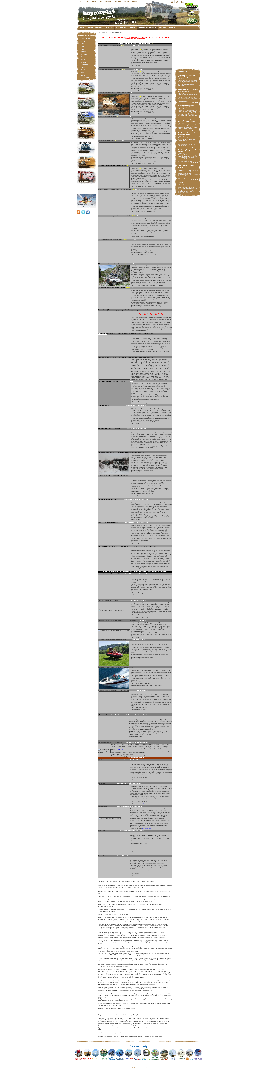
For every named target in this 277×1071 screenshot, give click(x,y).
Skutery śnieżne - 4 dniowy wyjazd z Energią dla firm (186, 106)
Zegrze (83, 75)
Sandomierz (84, 65)
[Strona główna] (171, 1)
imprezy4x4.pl (121, 749)
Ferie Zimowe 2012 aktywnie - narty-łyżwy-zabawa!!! (187, 133)
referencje (118, 1)
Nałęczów (84, 54)
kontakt (134, 1)
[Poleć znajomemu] (182, 1)
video (100, 1)
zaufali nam (108, 1)
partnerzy (127, 1)
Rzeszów (83, 62)
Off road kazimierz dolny (115, 32)
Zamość (83, 70)
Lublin (83, 44)
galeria (94, 1)
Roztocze (83, 59)
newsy (81, 1)
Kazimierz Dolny (85, 39)
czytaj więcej (194, 86)
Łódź (82, 46)
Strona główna (103, 32)
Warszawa (84, 72)
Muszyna (83, 52)
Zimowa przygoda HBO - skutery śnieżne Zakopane (188, 90)
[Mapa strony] (177, 1)
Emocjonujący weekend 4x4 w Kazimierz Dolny (187, 76)
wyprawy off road (146, 779)
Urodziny (180, 182)
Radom (83, 57)
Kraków (83, 41)
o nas (87, 1)
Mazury (83, 49)
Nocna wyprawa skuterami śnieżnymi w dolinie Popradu (186, 120)
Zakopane (84, 67)
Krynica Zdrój (85, 77)
